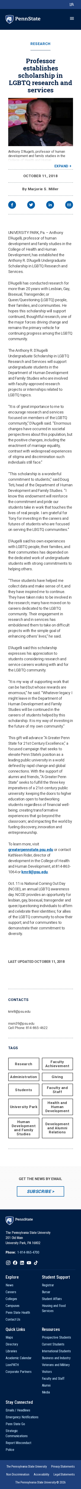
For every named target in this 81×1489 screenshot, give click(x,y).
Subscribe (39, 1191)
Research (40, 44)
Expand (61, 166)
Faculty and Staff (57, 1090)
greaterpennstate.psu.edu (30, 849)
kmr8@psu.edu (34, 872)
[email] (69, 205)
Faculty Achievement (57, 1064)
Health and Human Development (57, 1107)
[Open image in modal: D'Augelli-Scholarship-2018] (40, 122)
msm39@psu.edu (21, 1024)
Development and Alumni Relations (57, 1128)
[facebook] (12, 205)
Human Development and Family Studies (24, 1128)
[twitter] (31, 205)
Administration (23, 1077)
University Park (24, 1107)
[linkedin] (50, 205)
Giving (57, 1077)
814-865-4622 (37, 1028)
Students (23, 1090)
